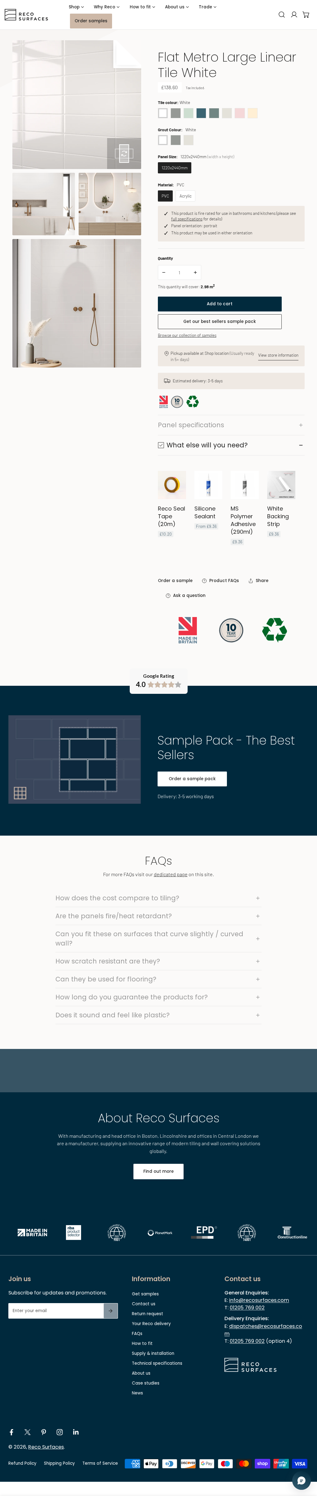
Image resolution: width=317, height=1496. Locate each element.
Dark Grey (175, 113)
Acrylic (186, 195)
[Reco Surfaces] (26, 14)
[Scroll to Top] (306, 1463)
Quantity (165, 258)
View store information (278, 355)
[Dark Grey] (175, 112)
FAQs (137, 1334)
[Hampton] (214, 112)
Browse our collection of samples (187, 335)
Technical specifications (157, 1363)
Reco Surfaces (46, 1446)
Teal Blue (201, 113)
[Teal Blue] (201, 112)
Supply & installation (153, 1353)
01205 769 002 (247, 1307)
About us (141, 1373)
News (137, 1393)
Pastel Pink (240, 113)
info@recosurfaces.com (259, 1300)
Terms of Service (100, 1463)
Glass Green (188, 113)
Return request (147, 1314)
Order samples (91, 21)
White (163, 113)
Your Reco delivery (151, 1324)
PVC (165, 195)
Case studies (145, 1383)
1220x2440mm (175, 167)
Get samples (145, 1294)
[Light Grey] (227, 112)
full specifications (186, 218)
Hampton (214, 113)
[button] (306, 14)
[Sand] (253, 112)
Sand (253, 113)
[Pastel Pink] (240, 112)
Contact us (143, 1304)
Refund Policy (22, 1463)
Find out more (158, 1171)
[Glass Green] (188, 112)
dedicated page (171, 874)
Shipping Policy (59, 1463)
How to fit (142, 1343)
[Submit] (111, 1310)
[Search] (282, 14)
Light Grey (227, 113)
